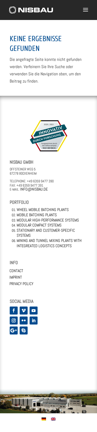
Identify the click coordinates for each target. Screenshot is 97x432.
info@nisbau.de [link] (34, 189)
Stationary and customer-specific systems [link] (46, 233)
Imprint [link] (15, 277)
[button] (86, 13)
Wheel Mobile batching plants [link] (43, 209)
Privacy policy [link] (21, 283)
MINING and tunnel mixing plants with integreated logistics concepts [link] (49, 243)
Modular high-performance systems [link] (48, 220)
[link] (31, 9)
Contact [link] (16, 270)
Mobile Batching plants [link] (37, 214)
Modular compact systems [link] (39, 225)
